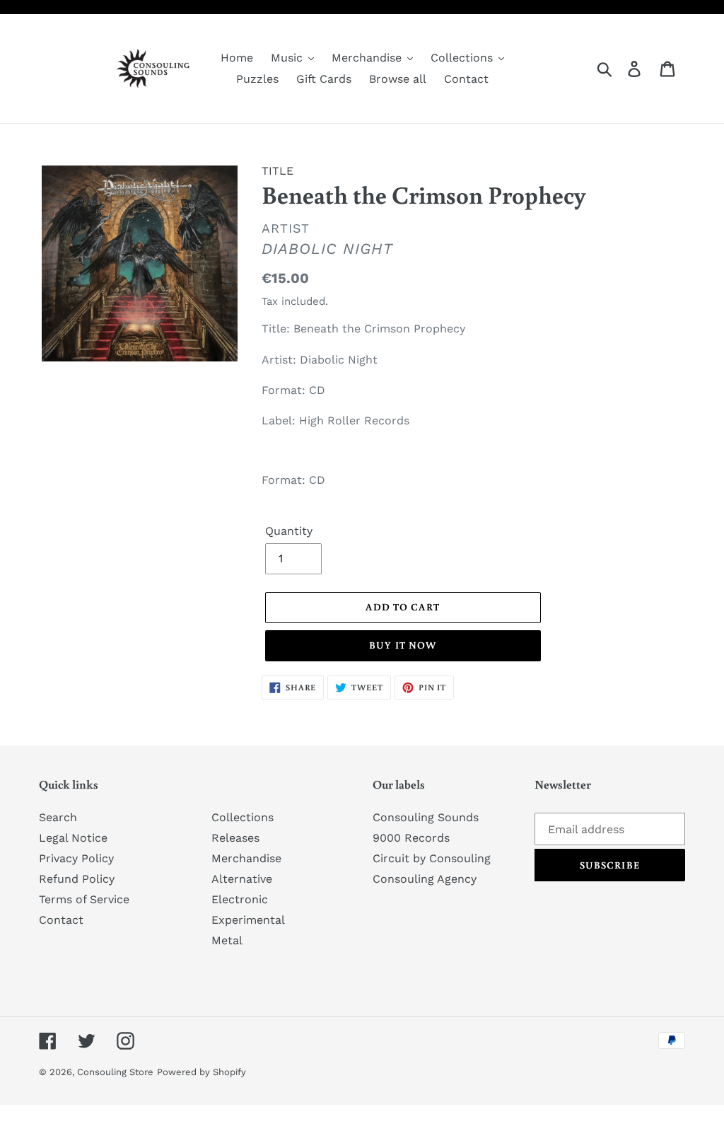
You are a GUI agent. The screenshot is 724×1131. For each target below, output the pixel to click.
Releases (235, 838)
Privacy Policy (76, 858)
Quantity (289, 531)
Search (58, 817)
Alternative (241, 879)
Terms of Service (84, 899)
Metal (227, 940)
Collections (242, 817)
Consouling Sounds (426, 817)
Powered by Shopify (201, 1072)
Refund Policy (77, 879)
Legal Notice (73, 838)
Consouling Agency (425, 879)
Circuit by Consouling (432, 858)
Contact (61, 920)
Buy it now (402, 645)
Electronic (239, 899)
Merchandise (246, 858)
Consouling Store (115, 1072)
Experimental (248, 920)
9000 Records (411, 838)
